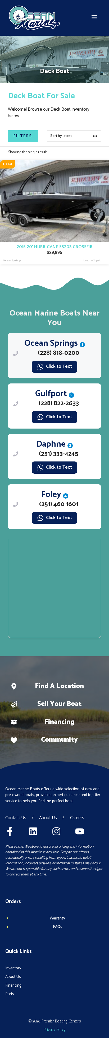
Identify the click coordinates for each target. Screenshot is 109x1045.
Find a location (59, 686)
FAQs (57, 926)
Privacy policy (55, 1029)
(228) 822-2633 (59, 403)
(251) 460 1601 (58, 504)
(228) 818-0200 (58, 353)
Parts (9, 994)
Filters (22, 136)
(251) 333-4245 (58, 454)
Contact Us (15, 818)
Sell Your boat (59, 704)
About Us (48, 818)
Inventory (13, 968)
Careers (77, 818)
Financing (59, 722)
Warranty (57, 918)
